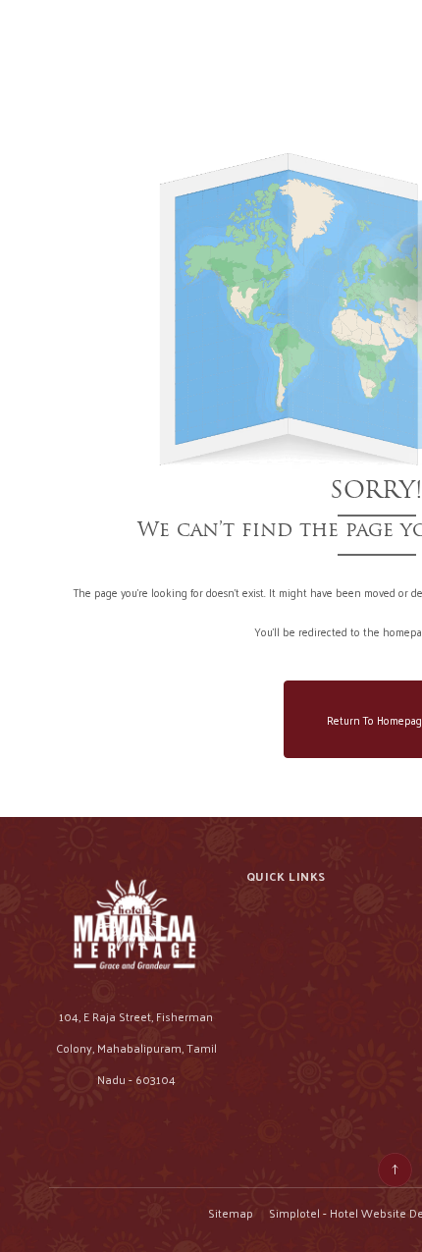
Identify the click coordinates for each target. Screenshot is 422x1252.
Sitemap (230, 1213)
